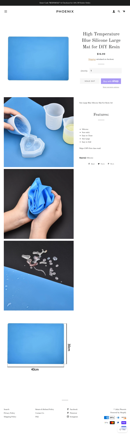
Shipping (91, 59)
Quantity (84, 71)
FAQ (37, 417)
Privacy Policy (9, 413)
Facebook (73, 409)
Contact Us (39, 413)
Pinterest (73, 413)
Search (6, 409)
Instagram (73, 417)
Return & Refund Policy (44, 409)
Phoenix (65, 11)
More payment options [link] (111, 87)
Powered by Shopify (118, 412)
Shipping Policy (10, 417)
